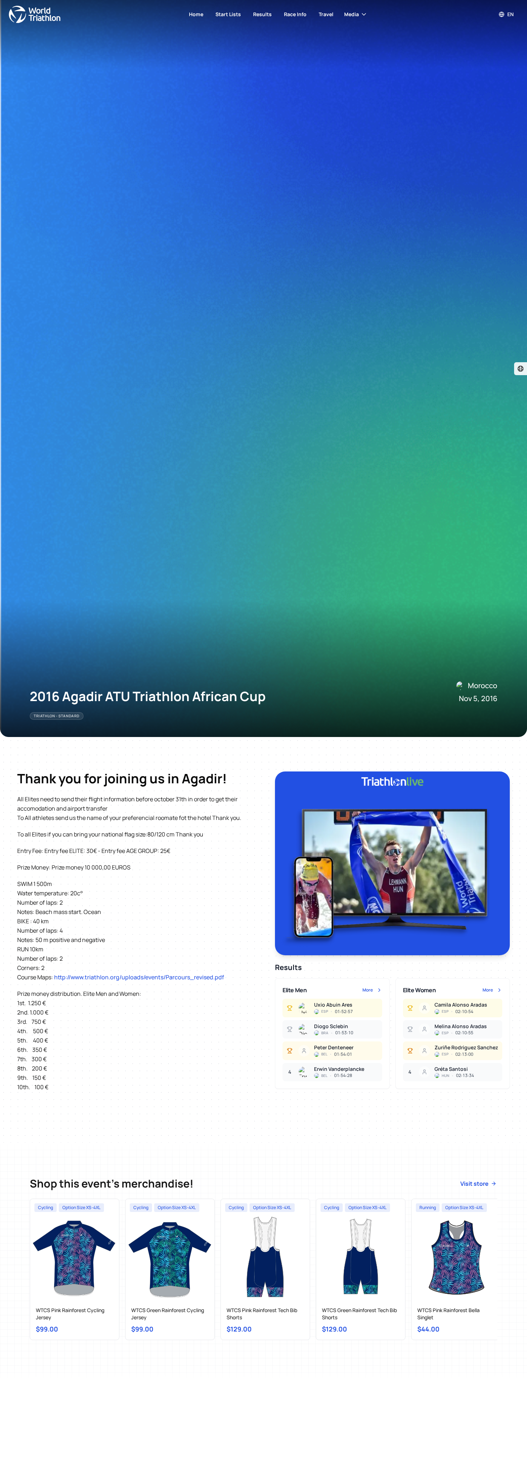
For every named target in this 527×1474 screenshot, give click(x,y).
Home (196, 14)
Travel (326, 14)
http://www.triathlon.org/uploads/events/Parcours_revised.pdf (139, 977)
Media (351, 14)
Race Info (295, 14)
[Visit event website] (520, 368)
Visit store (474, 1184)
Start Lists (228, 14)
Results (262, 14)
